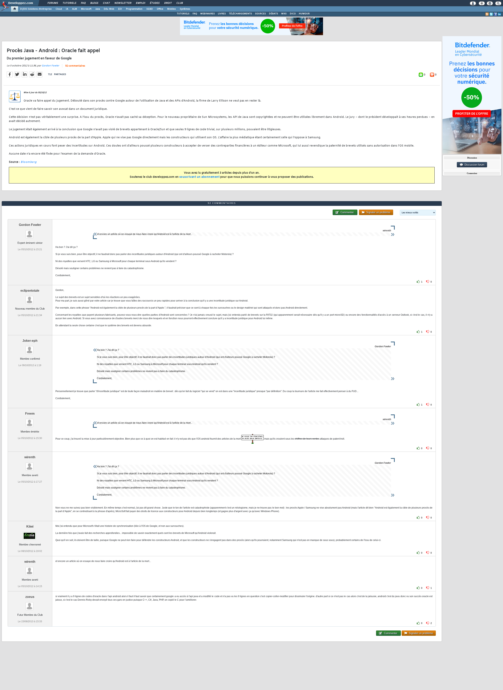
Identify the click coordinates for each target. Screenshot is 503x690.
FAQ (83, 3)
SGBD (149, 9)
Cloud (59, 9)
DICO (293, 13)
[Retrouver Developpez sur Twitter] (491, 14)
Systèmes (185, 9)
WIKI (284, 13)
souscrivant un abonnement (199, 177)
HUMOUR (304, 13)
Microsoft (86, 9)
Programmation (134, 9)
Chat (106, 3)
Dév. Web (109, 9)
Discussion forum (473, 164)
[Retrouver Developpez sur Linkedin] (499, 14)
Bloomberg (29, 162)
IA (67, 9)
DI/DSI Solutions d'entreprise (36, 9)
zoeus (29, 596)
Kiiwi (29, 526)
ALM (74, 9)
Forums (52, 3)
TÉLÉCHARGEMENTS (240, 13)
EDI (120, 9)
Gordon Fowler (50, 65)
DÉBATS (273, 13)
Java (97, 9)
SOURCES (260, 13)
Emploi (140, 3)
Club (179, 3)
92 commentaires (75, 66)
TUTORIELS (183, 13)
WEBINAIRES (207, 13)
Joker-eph (30, 340)
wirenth (29, 457)
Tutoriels (69, 3)
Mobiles (171, 9)
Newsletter (122, 3)
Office (160, 9)
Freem (30, 413)
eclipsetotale (29, 290)
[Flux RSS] (487, 14)
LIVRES (222, 13)
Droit (168, 3)
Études (154, 3)
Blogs (94, 3)
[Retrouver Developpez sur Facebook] (495, 14)
